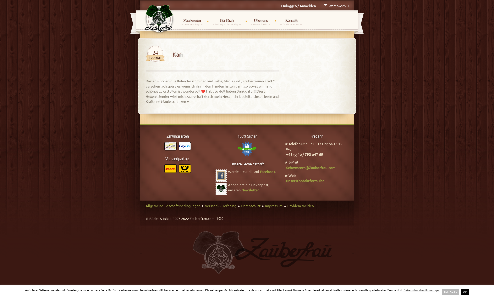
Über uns (260, 21)
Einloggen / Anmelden (298, 6)
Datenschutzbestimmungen (421, 290)
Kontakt (291, 21)
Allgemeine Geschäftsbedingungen (173, 206)
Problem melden (300, 206)
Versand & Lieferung (221, 206)
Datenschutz (251, 206)
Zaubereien (192, 21)
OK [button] (465, 292)
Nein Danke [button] (450, 292)
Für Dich (227, 21)
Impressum (274, 206)
